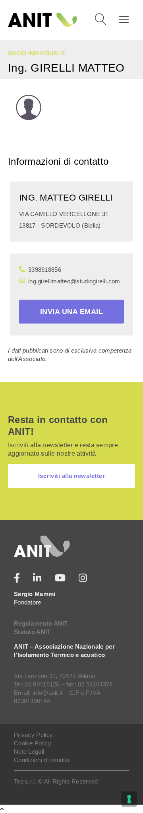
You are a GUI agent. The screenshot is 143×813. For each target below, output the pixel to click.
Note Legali (29, 751)
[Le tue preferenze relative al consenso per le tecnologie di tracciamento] (129, 799)
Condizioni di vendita (42, 759)
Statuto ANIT (32, 631)
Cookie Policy (32, 743)
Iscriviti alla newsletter (71, 475)
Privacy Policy (33, 734)
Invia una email (71, 312)
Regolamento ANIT (41, 623)
